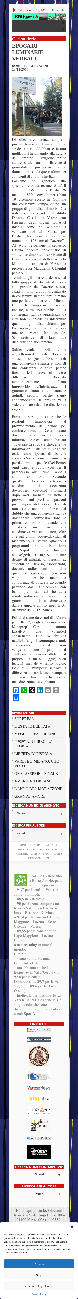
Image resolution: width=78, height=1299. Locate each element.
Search (59, 10)
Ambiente (22, 853)
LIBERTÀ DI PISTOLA (33, 753)
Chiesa (31, 849)
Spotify (30, 1013)
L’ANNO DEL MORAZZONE (38, 788)
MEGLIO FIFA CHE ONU (35, 733)
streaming (29, 944)
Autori (39, 833)
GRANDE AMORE (30, 796)
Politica (18, 849)
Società (35, 853)
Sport (47, 853)
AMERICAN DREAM (32, 780)
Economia (58, 849)
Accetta (39, 1264)
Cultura (44, 849)
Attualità (52, 845)
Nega (39, 1275)
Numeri (39, 813)
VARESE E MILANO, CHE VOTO (36, 763)
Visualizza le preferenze (39, 1286)
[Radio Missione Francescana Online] (39, 16)
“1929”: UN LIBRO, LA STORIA (33, 743)
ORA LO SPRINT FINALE (36, 773)
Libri (47, 858)
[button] (72, 1227)
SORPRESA (24, 718)
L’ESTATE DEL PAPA (32, 726)
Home (22, 845)
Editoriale (36, 845)
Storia (58, 853)
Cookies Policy (39, 1294)
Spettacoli (34, 858)
